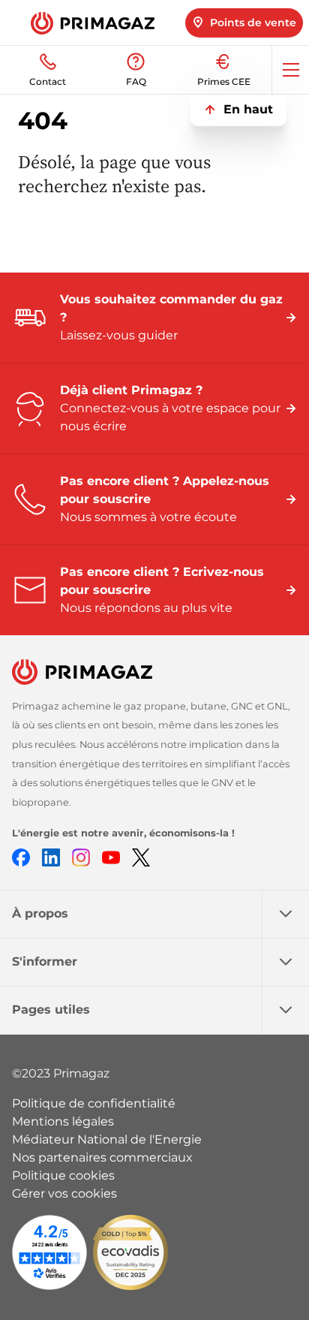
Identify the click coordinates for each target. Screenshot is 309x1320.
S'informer (44, 961)
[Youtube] (111, 856)
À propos (40, 913)
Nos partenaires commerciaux (102, 1157)
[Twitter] (141, 856)
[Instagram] (81, 856)
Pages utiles (51, 1009)
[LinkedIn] (51, 856)
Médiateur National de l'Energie (107, 1139)
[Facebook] (21, 856)
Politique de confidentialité (94, 1103)
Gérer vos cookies (64, 1193)
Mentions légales (63, 1121)
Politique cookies (63, 1175)
